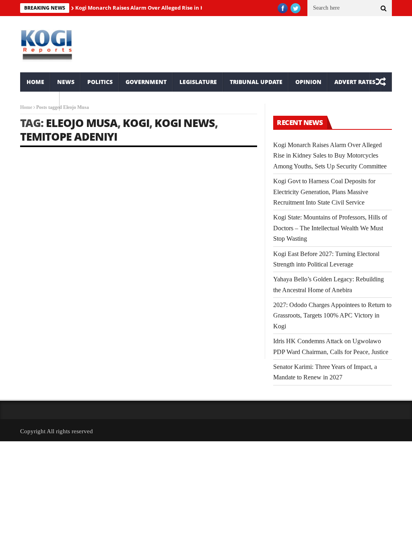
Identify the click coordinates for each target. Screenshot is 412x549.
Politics (100, 82)
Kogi (136, 122)
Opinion (308, 82)
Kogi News (184, 122)
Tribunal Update (256, 82)
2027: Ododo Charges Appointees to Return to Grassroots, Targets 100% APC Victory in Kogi (332, 315)
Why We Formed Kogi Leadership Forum (58, 249)
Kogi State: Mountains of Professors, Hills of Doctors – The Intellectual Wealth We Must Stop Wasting (330, 228)
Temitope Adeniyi (68, 136)
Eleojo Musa (81, 122)
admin (35, 263)
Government (146, 82)
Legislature (198, 82)
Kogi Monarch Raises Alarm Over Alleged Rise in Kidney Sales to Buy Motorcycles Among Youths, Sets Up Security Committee (330, 155)
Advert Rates (354, 82)
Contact (40, 101)
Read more (31, 331)
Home (35, 82)
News (65, 82)
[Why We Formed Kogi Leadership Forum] (77, 193)
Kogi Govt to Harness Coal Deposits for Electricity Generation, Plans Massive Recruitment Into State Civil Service (324, 192)
